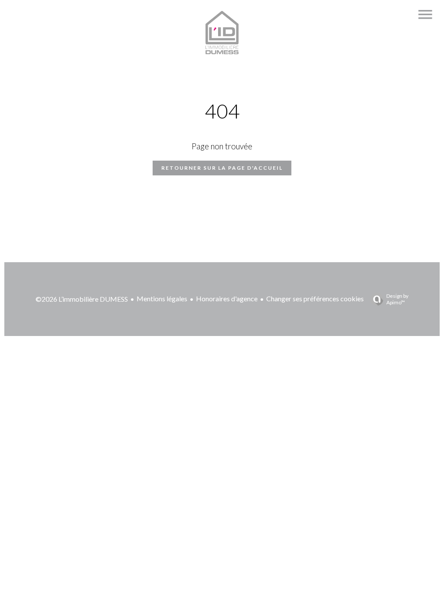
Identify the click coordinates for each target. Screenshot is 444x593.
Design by (397, 299)
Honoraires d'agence (227, 298)
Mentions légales (162, 298)
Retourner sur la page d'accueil (222, 168)
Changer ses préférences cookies (315, 298)
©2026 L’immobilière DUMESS (82, 299)
